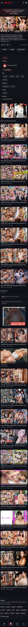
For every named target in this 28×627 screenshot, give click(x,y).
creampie (5, 76)
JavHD (7, 12)
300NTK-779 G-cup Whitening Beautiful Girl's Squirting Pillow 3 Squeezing (14, 486)
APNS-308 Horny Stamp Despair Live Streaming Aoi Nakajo (14, 344)
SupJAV (13, 607)
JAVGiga (23, 613)
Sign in (3, 296)
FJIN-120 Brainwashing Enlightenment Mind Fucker (14, 161)
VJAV (13, 610)
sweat (17, 76)
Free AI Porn (4, 364)
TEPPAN (5, 93)
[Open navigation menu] (2, 2)
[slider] (12, 31)
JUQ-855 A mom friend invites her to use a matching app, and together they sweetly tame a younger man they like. (14, 587)
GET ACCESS (13, 13)
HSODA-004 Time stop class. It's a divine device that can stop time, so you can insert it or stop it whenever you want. (14, 466)
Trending (8, 610)
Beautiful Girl (6, 86)
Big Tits (12, 86)
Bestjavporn (23, 610)
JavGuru (8, 607)
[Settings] (26, 2)
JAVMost (6, 613)
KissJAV (12, 613)
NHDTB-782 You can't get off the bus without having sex (14, 405)
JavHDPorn (20, 607)
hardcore (5, 79)
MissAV (3, 607)
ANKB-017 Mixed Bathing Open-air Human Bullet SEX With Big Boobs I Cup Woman (14, 506)
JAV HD (3, 610)
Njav (2, 613)
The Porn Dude (5, 616)
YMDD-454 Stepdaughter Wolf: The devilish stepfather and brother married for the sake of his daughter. (14, 425)
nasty (23, 76)
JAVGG (17, 613)
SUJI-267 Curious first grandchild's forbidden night (13, 385)
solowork (12, 76)
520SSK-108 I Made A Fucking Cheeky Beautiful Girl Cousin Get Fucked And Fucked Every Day (14, 527)
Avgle (17, 610)
